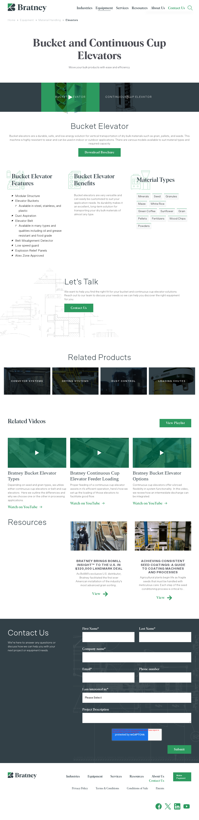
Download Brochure (99, 152)
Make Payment (181, 777)
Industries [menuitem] (85, 8)
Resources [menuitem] (140, 8)
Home (11, 20)
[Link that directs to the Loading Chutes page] (172, 381)
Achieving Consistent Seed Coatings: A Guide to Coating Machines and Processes (163, 566)
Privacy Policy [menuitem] (80, 788)
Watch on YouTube (25, 507)
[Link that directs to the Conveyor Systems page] (27, 381)
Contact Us (79, 307)
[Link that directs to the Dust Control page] (123, 381)
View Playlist (175, 423)
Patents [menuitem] (160, 788)
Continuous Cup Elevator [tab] (128, 97)
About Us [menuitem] (158, 8)
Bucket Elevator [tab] (70, 97)
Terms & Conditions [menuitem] (107, 788)
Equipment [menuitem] (104, 8)
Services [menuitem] (122, 8)
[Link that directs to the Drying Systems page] (75, 381)
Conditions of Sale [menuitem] (137, 788)
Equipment (27, 20)
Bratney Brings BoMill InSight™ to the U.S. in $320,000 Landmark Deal (99, 564)
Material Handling (49, 20)
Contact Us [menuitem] (176, 8)
